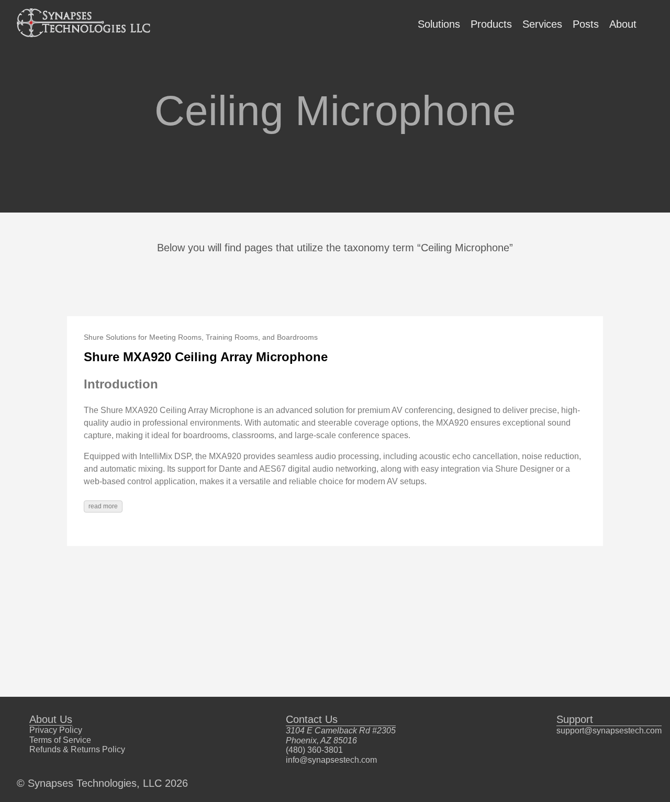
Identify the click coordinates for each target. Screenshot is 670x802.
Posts (586, 24)
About (622, 24)
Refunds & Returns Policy (77, 749)
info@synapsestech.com (331, 759)
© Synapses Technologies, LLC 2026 (102, 783)
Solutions (439, 24)
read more (103, 506)
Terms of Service (60, 740)
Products (491, 24)
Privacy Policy (55, 730)
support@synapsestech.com (609, 730)
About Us (50, 719)
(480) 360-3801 (314, 749)
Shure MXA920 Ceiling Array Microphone (206, 357)
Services (542, 24)
